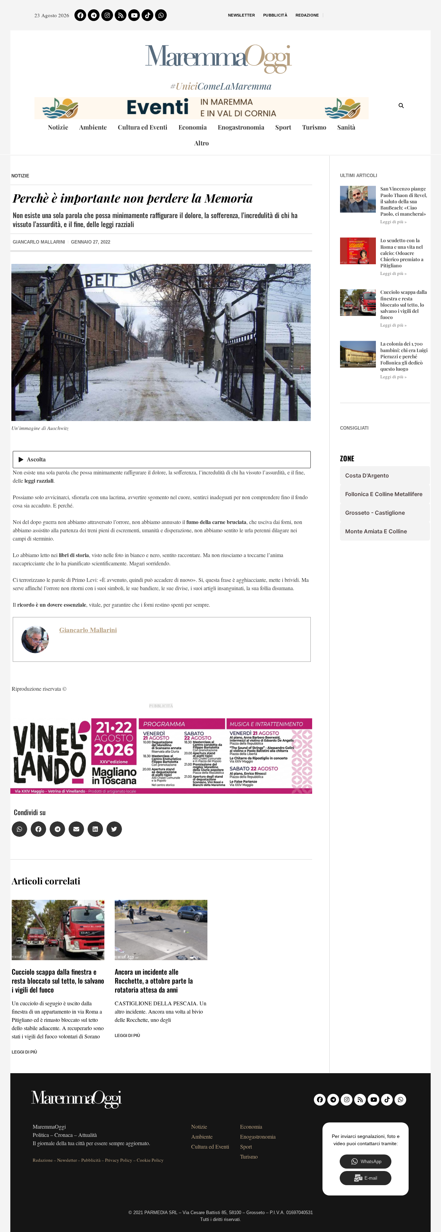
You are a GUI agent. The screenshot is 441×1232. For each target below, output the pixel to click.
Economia (192, 127)
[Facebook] (80, 15)
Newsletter (241, 15)
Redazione (307, 15)
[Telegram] (94, 15)
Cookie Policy (150, 1160)
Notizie (58, 127)
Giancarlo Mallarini (88, 630)
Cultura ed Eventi (142, 127)
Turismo (314, 127)
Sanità (346, 127)
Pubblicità (275, 15)
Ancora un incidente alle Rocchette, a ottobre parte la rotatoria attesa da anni (154, 980)
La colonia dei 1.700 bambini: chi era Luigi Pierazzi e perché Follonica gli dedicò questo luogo (404, 356)
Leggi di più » (393, 221)
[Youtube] (134, 15)
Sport (283, 127)
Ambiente (93, 127)
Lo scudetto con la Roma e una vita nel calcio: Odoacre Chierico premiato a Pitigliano (401, 253)
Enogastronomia (241, 127)
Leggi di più (24, 1052)
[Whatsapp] (161, 15)
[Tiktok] (147, 15)
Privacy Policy (118, 1160)
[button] (19, 829)
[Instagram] (107, 15)
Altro (201, 143)
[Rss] (120, 15)
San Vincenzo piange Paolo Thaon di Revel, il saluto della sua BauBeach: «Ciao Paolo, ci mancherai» (403, 201)
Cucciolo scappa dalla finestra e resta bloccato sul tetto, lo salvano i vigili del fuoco (58, 980)
